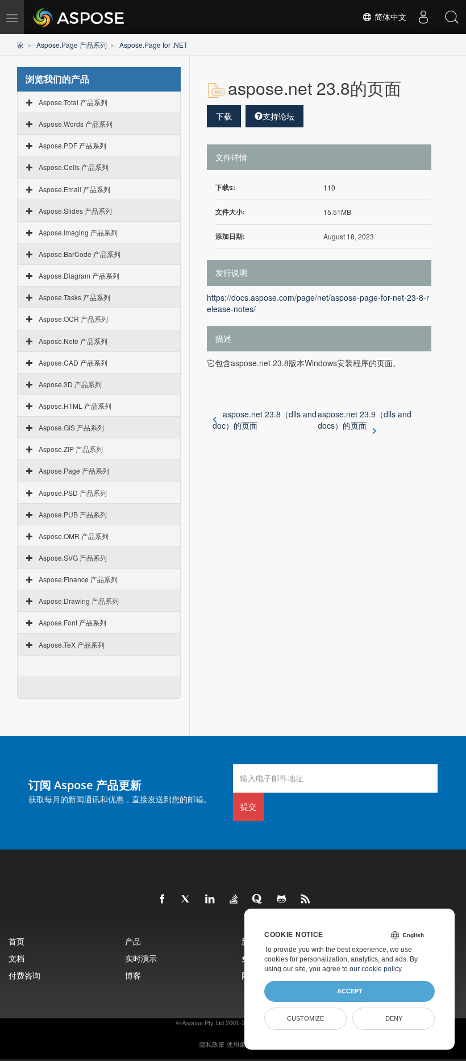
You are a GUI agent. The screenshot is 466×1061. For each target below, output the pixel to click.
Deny (393, 1018)
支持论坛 (278, 116)
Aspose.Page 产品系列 (71, 44)
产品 (133, 941)
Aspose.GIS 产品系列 (71, 427)
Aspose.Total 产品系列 (73, 102)
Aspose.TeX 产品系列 (72, 644)
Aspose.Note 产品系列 (73, 341)
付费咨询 (24, 975)
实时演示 (141, 958)
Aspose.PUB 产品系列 (73, 514)
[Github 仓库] (281, 899)
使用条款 (239, 1044)
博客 (133, 975)
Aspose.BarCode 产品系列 (79, 254)
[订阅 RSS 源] (305, 899)
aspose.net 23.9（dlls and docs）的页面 (364, 419)
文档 (16, 958)
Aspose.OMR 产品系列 (74, 536)
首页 (16, 941)
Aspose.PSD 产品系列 (73, 493)
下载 (224, 116)
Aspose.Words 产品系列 (76, 124)
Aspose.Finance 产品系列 (78, 579)
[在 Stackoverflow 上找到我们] (234, 899)
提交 (248, 806)
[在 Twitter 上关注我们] (186, 899)
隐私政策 (211, 1044)
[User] (423, 17)
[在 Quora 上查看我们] (258, 899)
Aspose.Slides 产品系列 (75, 210)
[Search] (452, 17)
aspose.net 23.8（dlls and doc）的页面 (265, 419)
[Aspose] (79, 17)
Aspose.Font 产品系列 (72, 622)
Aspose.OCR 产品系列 (73, 319)
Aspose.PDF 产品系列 (72, 145)
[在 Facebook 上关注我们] (162, 899)
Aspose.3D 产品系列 (70, 384)
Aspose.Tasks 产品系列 (74, 297)
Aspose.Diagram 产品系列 (79, 275)
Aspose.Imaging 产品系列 (78, 232)
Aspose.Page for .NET (153, 44)
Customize (305, 1018)
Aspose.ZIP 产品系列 (71, 449)
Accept (350, 991)
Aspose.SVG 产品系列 (73, 557)
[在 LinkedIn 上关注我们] (210, 899)
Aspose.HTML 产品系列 (75, 406)
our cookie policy (375, 969)
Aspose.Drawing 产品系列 (79, 601)
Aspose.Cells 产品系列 (74, 167)
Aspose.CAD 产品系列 (73, 362)
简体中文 (389, 17)
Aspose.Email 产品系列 (74, 189)
